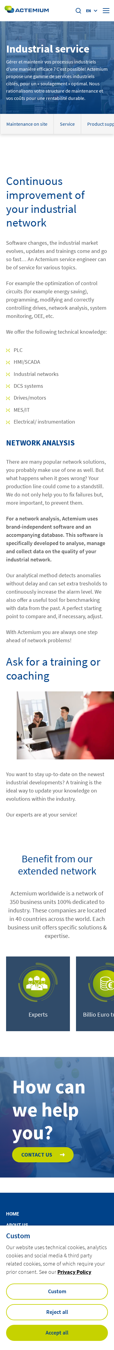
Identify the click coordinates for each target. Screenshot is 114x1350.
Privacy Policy (74, 1271)
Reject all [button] (57, 1311)
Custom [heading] (18, 1236)
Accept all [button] (57, 1332)
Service (67, 124)
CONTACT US (36, 1154)
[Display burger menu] (106, 10)
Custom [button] (57, 1291)
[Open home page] (27, 10)
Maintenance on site (26, 124)
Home (12, 1214)
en (88, 10)
